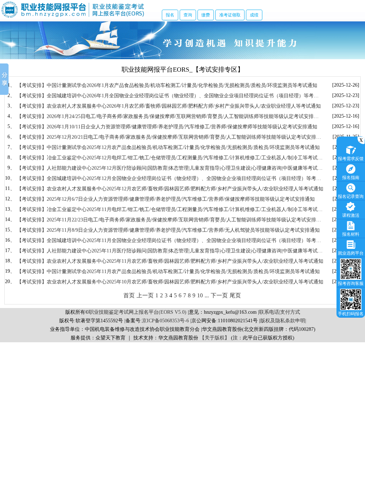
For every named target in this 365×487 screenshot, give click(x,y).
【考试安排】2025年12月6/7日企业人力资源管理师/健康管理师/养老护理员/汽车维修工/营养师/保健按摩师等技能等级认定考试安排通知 (166, 199)
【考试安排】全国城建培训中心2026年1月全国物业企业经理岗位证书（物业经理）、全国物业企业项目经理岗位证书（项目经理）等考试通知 (168, 96)
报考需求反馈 (351, 158)
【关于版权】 (215, 337)
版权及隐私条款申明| (283, 320)
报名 (170, 14)
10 (200, 295)
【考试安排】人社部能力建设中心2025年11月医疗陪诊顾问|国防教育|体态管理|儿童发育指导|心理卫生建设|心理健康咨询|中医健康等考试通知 (170, 251)
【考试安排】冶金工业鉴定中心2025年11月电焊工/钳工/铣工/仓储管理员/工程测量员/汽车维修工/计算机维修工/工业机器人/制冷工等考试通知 (170, 210)
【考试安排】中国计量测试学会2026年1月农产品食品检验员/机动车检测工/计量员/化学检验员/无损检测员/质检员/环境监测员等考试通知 (167, 85)
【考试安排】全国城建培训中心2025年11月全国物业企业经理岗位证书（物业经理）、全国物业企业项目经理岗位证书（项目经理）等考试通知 (169, 241)
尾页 (235, 295)
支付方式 (290, 312)
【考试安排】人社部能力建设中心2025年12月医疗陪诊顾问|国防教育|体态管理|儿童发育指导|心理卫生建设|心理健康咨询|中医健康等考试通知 (170, 168)
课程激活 (350, 215)
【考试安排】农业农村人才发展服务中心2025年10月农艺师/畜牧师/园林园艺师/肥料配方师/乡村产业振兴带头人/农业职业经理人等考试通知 (170, 281)
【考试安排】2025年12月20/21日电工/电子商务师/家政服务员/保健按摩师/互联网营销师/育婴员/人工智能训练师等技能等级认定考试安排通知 (169, 137)
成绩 (254, 14)
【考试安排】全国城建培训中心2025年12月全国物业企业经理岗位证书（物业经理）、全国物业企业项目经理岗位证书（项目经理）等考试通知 (169, 179)
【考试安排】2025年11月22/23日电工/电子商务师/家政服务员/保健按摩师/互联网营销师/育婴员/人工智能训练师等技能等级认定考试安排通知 (169, 220)
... (207, 295)
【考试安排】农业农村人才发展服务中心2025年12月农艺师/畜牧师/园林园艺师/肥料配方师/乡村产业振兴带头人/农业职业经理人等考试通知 (170, 188)
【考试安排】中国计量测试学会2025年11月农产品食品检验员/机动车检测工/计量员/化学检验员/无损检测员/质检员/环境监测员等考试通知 (168, 271)
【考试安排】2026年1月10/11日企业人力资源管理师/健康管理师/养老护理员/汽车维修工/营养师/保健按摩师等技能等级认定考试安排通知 (167, 126)
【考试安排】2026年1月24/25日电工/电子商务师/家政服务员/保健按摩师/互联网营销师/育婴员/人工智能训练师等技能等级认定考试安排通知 (168, 117)
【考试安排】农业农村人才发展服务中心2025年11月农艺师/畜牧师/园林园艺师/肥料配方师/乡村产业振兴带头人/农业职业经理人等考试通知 (170, 261)
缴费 (205, 14)
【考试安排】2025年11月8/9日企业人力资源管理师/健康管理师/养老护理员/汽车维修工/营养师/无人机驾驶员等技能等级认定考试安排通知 (168, 230)
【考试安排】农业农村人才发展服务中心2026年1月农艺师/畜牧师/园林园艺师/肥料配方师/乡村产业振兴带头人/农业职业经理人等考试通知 (169, 106)
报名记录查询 (351, 196)
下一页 (219, 295)
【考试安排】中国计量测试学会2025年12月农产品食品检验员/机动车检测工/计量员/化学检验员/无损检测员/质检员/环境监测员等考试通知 (168, 147)
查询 (188, 14)
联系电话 (269, 312)
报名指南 (350, 177)
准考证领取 (230, 14)
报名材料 (350, 234)
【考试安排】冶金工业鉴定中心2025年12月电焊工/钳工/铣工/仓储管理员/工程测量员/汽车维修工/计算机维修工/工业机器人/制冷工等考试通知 (170, 158)
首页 (129, 295)
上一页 (145, 295)
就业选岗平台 (351, 253)
